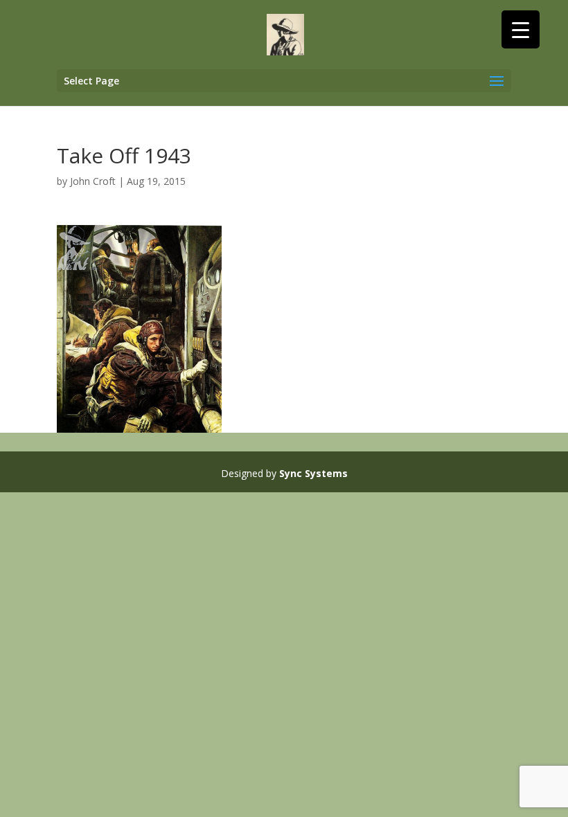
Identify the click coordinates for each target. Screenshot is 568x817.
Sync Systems (313, 473)
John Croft (93, 181)
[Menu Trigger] (521, 29)
